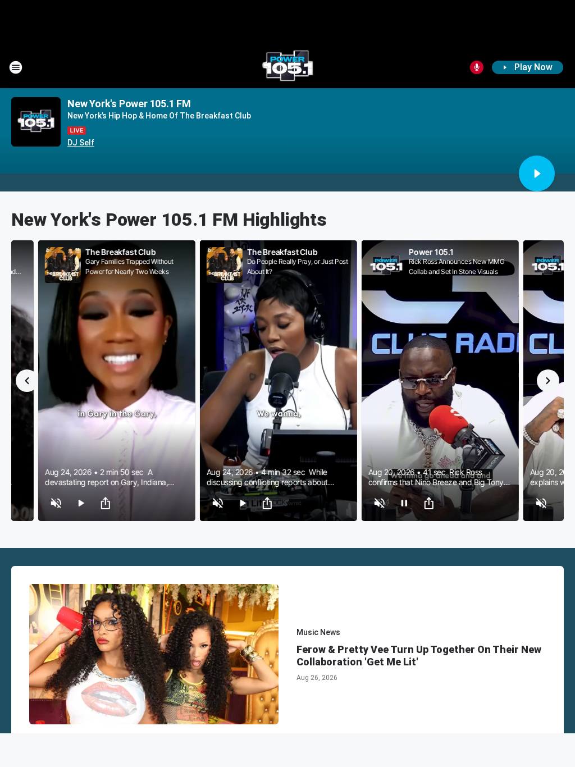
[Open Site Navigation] (15, 67)
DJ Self (80, 142)
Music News (318, 632)
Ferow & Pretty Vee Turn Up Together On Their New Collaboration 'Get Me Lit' (418, 655)
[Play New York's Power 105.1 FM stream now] (36, 122)
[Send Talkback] (476, 67)
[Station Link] (287, 67)
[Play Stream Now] (537, 173)
